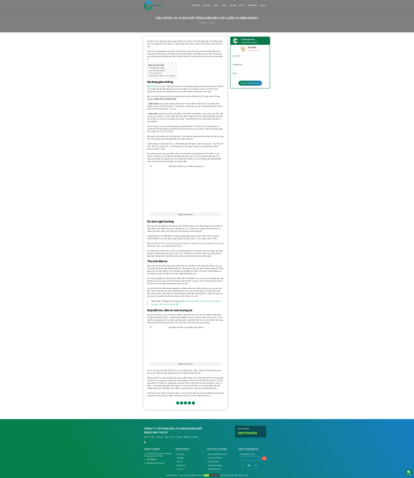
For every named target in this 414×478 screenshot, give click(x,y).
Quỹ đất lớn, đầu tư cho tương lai (162, 76)
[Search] (269, 5)
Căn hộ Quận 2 (213, 462)
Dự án (215, 5)
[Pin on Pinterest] (189, 403)
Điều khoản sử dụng (241, 475)
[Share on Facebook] (178, 403)
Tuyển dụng (252, 5)
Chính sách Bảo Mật (226, 475)
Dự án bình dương (215, 465)
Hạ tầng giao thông (157, 68)
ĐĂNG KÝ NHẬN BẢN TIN (248, 449)
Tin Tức (242, 5)
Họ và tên (236, 56)
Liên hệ (262, 5)
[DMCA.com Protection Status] (211, 475)
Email (235, 73)
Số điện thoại (237, 64)
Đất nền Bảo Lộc (214, 469)
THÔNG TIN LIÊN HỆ (151, 449)
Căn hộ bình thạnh (215, 458)
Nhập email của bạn (247, 454)
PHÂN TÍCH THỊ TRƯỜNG (217, 449)
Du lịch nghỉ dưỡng (157, 70)
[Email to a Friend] (185, 403)
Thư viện (232, 5)
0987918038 (247, 433)
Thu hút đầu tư (156, 73)
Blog (224, 5)
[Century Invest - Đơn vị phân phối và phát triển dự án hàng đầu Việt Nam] (154, 5)
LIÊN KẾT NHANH (182, 449)
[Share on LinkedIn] (193, 403)
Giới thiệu (206, 5)
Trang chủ (195, 5)
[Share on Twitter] (181, 403)
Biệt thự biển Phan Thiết (217, 454)
